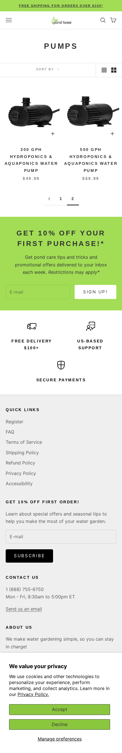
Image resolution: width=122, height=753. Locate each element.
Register (14, 421)
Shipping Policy (22, 452)
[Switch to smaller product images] (113, 70)
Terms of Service (24, 442)
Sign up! (95, 292)
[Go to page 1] (49, 198)
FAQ (10, 432)
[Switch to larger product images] (104, 70)
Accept (59, 709)
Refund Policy (20, 463)
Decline (60, 724)
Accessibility (19, 483)
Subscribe (29, 555)
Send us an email (24, 609)
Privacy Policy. (33, 694)
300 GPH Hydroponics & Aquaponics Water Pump (31, 160)
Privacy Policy (21, 473)
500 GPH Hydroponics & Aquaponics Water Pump (90, 160)
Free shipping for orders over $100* (61, 5)
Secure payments (61, 380)
